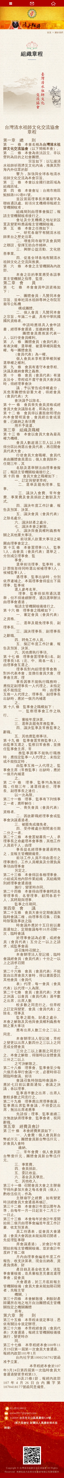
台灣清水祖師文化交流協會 (32, 13)
